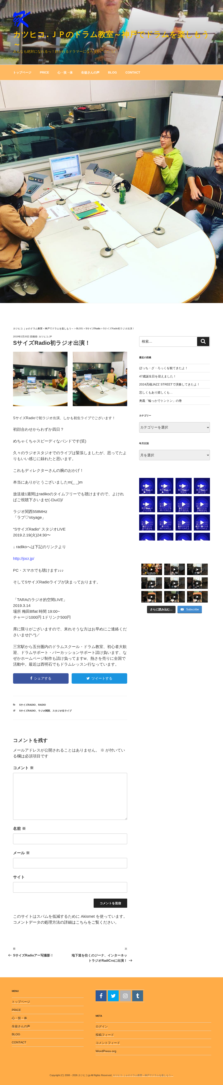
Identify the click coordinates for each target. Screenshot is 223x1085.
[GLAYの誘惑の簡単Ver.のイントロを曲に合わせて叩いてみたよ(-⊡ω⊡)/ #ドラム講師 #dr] (147, 504)
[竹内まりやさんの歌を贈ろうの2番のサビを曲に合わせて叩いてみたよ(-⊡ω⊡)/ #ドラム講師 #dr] (184, 522)
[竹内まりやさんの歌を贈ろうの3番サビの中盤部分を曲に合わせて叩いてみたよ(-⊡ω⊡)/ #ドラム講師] (202, 504)
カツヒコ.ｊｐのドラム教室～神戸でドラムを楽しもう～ (143, 1075)
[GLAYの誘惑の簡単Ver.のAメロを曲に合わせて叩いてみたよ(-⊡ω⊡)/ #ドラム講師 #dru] (165, 486)
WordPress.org (106, 1051)
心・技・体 (65, 72)
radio (42, 704)
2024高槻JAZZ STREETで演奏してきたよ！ (169, 384)
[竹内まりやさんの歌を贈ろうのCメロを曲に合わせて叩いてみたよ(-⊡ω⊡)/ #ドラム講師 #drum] (165, 522)
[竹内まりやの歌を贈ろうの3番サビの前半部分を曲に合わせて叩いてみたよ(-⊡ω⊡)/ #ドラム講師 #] (147, 522)
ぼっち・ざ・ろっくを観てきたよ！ (163, 368)
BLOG (112, 72)
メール (21, 853)
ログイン (102, 1026)
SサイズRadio (27, 704)
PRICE (44, 72)
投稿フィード (105, 1034)
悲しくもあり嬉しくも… (156, 392)
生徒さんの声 (90, 72)
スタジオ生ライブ (62, 710)
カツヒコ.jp (45, 336)
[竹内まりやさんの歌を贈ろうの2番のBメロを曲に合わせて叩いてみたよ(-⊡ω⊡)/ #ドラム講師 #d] (202, 522)
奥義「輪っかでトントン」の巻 (160, 400)
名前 (19, 828)
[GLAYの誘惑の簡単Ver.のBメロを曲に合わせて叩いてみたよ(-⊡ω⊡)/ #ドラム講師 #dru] (147, 486)
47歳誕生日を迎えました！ (157, 376)
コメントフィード (108, 1043)
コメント (23, 768)
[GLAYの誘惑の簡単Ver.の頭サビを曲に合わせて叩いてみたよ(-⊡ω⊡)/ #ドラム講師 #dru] (202, 486)
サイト (19, 877)
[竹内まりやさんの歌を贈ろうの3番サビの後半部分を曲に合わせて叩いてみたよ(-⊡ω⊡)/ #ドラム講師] (184, 504)
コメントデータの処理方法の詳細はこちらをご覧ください (64, 922)
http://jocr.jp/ (23, 558)
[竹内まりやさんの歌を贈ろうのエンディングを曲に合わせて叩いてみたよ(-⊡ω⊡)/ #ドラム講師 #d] (165, 504)
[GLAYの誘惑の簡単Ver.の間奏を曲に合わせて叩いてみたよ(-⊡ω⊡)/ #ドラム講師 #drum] (184, 486)
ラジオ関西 (44, 710)
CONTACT (132, 72)
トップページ (22, 72)
